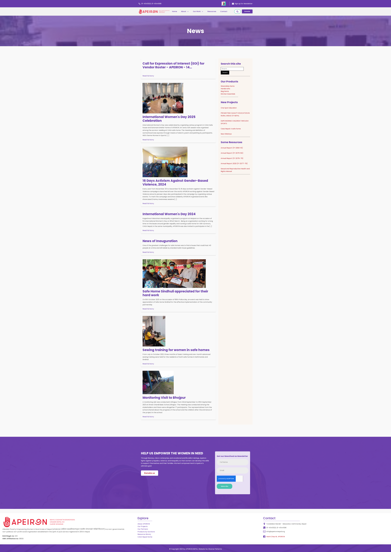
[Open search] (237, 11)
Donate (247, 11)
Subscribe (224, 486)
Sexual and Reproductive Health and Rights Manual (235, 170)
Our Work (197, 11)
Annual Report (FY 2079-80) (232, 153)
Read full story (148, 76)
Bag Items (225, 91)
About (183, 11)
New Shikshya (226, 134)
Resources (212, 11)
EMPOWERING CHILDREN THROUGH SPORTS (234, 122)
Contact (223, 11)
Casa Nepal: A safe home (231, 129)
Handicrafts (225, 88)
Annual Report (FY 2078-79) (232, 158)
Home (174, 11)
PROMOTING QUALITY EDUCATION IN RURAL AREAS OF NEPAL (235, 114)
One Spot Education (229, 108)
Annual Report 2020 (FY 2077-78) (234, 163)
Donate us (149, 473)
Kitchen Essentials (228, 94)
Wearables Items (227, 86)
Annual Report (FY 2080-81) (232, 148)
